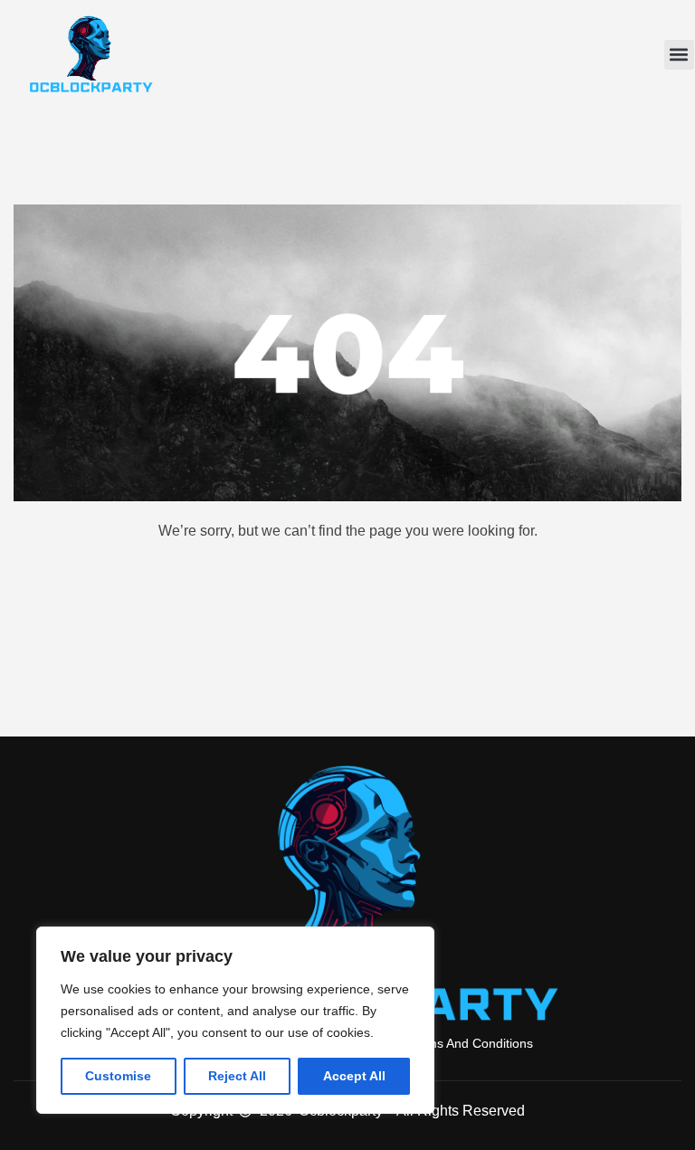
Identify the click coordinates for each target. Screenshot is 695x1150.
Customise (118, 1076)
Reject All (237, 1076)
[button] (679, 55)
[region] (235, 1020)
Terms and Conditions (470, 1043)
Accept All (354, 1076)
